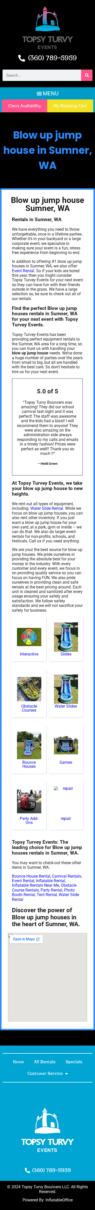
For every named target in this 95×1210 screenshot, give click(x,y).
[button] (47, 93)
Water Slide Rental (46, 508)
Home (18, 1062)
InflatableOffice (59, 1200)
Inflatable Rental (50, 880)
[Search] (86, 75)
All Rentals (44, 1062)
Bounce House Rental (31, 876)
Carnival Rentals (66, 876)
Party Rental (51, 890)
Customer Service (45, 1073)
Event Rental (23, 270)
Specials (74, 1062)
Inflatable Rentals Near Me (35, 885)
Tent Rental (47, 894)
